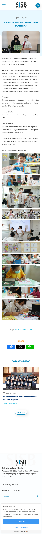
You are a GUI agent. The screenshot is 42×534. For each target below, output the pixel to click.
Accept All (21, 521)
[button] (38, 386)
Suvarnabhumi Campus (10, 403)
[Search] (37, 496)
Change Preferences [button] (21, 527)
